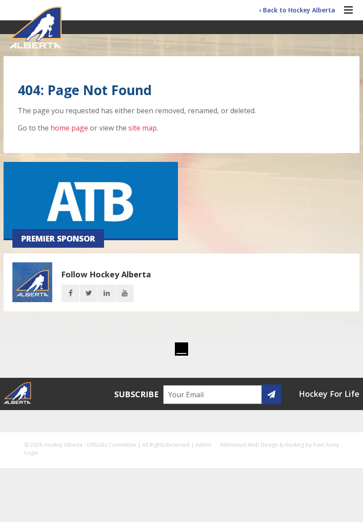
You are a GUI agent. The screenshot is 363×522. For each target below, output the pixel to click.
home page (69, 128)
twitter (88, 293)
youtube (125, 293)
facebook (70, 293)
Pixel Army (326, 445)
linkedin (107, 293)
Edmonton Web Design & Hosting (262, 445)
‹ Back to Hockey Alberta (297, 10)
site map (142, 128)
